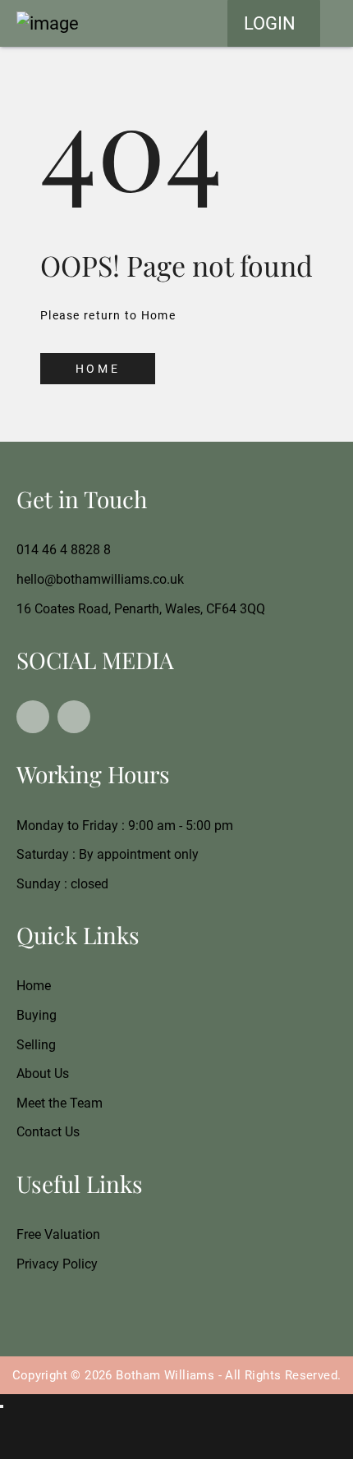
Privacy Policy (57, 1264)
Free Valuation (58, 1234)
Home (33, 985)
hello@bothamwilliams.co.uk (100, 579)
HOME (98, 368)
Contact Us (48, 1132)
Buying (36, 1015)
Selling (36, 1045)
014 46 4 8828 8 (63, 549)
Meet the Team (59, 1103)
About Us (42, 1073)
